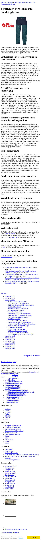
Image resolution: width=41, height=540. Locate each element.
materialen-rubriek (6, 257)
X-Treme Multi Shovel (15, 327)
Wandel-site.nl (9, 488)
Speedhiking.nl (9, 487)
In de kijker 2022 (10, 341)
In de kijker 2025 (10, 346)
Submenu (3, 293)
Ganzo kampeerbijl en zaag (16, 329)
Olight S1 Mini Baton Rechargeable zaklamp (21, 324)
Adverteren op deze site (19, 390)
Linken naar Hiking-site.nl (12, 434)
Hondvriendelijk (17, 382)
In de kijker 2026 (10, 348)
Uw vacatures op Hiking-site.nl (14, 431)
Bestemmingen (12, 383)
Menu (2, 377)
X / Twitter (8, 412)
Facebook (7, 380)
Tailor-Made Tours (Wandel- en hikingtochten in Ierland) (22, 454)
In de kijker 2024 (10, 344)
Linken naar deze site (18, 394)
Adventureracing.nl (10, 466)
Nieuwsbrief (12, 399)
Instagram (7, 387)
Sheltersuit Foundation (11, 453)
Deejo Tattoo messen (14, 307)
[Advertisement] (12, 353)
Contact (10, 402)
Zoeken (7, 443)
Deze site (11, 387)
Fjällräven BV (13, 237)
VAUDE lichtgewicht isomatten (18, 317)
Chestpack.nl (8, 449)
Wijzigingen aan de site (19, 395)
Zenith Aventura (9, 451)
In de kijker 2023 (10, 343)
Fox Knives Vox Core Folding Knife (19, 313)
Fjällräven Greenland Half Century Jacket (20, 305)
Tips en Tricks (9, 439)
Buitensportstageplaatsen (15, 397)
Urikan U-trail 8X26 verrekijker (18, 332)
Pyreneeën (15, 378)
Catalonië (15, 376)
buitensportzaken (10, 234)
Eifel (13, 380)
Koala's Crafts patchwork (12, 460)
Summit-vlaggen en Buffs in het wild (23, 392)
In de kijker (9, 2)
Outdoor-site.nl (9, 485)
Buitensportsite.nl (10, 471)
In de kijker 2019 (10, 336)
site (4, 247)
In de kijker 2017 (10, 298)
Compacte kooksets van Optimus (18, 308)
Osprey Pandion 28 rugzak (16, 310)
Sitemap (10, 397)
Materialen (11, 380)
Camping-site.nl (9, 475)
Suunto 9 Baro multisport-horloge (18, 326)
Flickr (6, 390)
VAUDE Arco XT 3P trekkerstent (18, 303)
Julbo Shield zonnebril (15, 312)
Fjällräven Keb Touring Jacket (17, 331)
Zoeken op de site (13, 400)
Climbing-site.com (10, 476)
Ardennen (15, 375)
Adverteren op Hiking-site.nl (13, 427)
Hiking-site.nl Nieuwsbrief (13, 426)
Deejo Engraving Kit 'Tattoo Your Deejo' (20, 334)
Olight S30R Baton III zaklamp (17, 301)
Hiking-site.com (9, 482)
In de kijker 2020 (10, 338)
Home (2, 2)
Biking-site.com (9, 468)
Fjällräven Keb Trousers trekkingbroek (20, 315)
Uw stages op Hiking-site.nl (13, 429)
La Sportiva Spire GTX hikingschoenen (20, 322)
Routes (10, 373)
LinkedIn (7, 417)
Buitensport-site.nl (10, 473)
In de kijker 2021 (10, 339)
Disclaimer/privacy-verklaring (10, 532)
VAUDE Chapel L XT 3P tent (17, 320)
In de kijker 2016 (10, 296)
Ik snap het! (33, 537)
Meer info (21, 538)
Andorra (14, 385)
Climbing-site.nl (9, 478)
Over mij (15, 388)
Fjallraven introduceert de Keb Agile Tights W (18, 267)
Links (6, 438)
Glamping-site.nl (10, 480)
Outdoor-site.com (10, 483)
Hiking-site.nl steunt (11, 432)
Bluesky (7, 410)
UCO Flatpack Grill (14, 319)
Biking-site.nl (9, 469)
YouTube (7, 414)
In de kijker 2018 (19, 2)
